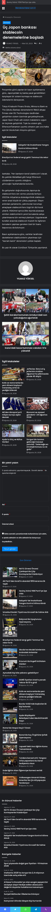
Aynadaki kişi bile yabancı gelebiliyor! (21, 673)
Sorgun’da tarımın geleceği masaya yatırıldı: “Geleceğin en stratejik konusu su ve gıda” (37, 444)
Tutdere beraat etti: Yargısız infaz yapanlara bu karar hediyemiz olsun (32, 761)
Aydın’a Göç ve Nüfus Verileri (12, 440)
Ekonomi (17, 17)
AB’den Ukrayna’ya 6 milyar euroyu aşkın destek (12, 415)
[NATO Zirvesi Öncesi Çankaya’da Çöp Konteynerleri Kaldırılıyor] (10, 572)
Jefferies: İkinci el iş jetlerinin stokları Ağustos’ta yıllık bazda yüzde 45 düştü (38, 373)
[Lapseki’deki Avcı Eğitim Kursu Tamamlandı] (10, 750)
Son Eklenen (25, 560)
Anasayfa (8, 17)
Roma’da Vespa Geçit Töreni (16, 728)
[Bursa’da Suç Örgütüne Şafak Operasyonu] (10, 738)
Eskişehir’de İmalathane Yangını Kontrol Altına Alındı (32, 602)
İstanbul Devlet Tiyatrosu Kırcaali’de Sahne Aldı (25, 612)
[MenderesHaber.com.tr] (25, 7)
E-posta (6, 514)
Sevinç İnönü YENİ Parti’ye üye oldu (21, 2)
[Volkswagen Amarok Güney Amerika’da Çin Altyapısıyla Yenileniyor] (10, 781)
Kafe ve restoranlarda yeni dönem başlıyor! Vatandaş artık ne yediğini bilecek (12, 387)
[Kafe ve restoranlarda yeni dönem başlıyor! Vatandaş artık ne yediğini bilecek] (13, 374)
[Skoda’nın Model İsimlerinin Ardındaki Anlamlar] (10, 653)
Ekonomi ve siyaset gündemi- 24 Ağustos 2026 (37, 415)
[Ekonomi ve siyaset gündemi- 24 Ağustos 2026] (38, 403)
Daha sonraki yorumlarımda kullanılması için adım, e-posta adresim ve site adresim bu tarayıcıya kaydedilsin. (24, 538)
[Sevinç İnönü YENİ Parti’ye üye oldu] (10, 593)
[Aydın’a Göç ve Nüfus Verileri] (13, 430)
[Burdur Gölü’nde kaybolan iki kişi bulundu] (10, 707)
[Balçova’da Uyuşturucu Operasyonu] (10, 627)
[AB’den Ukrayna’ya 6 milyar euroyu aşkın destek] (13, 403)
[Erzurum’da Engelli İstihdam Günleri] (10, 665)
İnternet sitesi (8, 524)
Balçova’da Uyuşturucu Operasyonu (30, 620)
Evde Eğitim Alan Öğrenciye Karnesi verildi (22, 770)
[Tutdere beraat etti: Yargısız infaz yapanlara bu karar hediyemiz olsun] (10, 761)
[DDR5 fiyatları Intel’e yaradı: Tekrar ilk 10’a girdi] (10, 683)
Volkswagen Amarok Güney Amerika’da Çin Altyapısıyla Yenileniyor (32, 780)
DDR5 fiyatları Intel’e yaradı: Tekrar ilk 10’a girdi (32, 681)
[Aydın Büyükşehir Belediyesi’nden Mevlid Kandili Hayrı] (10, 719)
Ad (4, 504)
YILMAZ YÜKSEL (12, 43)
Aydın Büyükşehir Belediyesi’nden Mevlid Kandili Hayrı (33, 718)
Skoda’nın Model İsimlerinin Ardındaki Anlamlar (32, 651)
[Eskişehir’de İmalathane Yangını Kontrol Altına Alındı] (9, 148)
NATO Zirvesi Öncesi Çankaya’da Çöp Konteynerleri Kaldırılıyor (31, 571)
